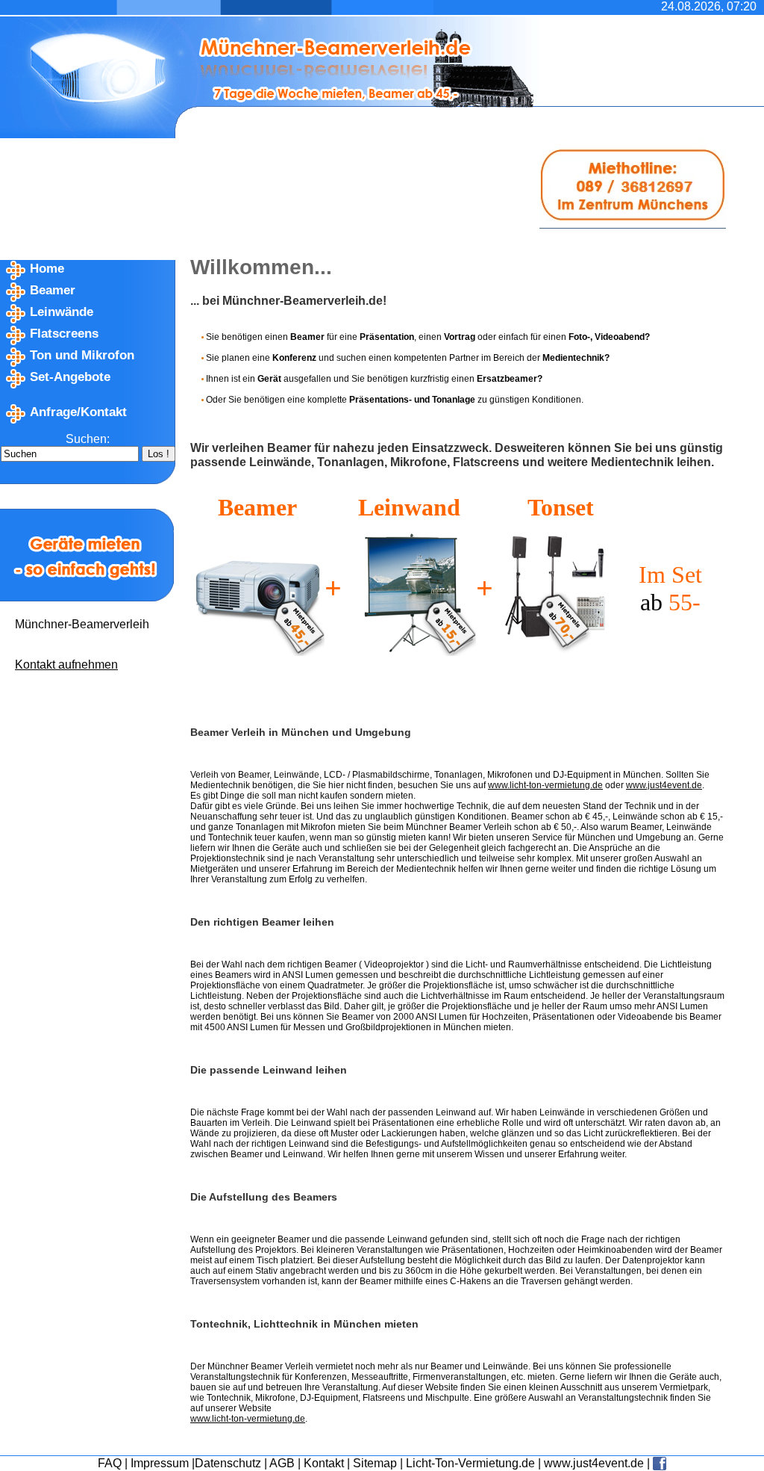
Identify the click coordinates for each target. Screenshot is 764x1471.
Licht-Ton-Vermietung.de (470, 1463)
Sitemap (375, 1463)
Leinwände (61, 312)
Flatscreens (64, 333)
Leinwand (409, 507)
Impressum (160, 1463)
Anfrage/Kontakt (78, 412)
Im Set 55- (670, 588)
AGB (282, 1463)
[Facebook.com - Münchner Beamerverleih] (659, 1463)
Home (47, 268)
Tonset (560, 507)
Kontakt (324, 1463)
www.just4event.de (594, 1463)
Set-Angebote (70, 377)
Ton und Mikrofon (82, 355)
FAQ (110, 1463)
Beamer (52, 290)
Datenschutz (228, 1463)
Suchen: (88, 439)
